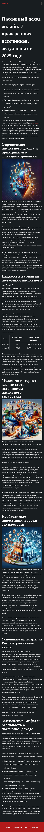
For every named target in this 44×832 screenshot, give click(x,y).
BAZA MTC (6, 3)
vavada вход (36, 123)
